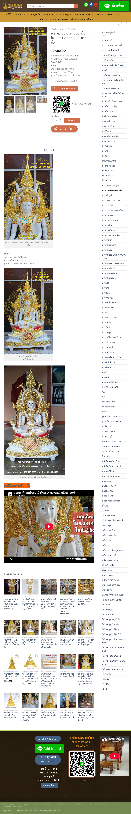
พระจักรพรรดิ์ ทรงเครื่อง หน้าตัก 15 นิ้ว (29, 642)
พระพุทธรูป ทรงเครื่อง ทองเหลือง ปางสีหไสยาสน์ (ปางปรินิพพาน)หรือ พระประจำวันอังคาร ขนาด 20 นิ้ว (49, 680)
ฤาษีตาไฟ (106, 426)
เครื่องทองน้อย (108, 530)
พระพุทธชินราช (109, 245)
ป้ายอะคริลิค (107, 170)
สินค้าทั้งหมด (49, 14)
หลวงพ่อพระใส (109, 486)
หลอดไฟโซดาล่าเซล (111, 500)
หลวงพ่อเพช (107, 491)
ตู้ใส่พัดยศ (106, 131)
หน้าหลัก (54, 29)
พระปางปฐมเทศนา (110, 220)
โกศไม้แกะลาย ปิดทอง (112, 599)
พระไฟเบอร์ (107, 367)
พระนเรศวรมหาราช (111, 200)
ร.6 (103, 392)
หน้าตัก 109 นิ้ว (108, 471)
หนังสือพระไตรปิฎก (111, 461)
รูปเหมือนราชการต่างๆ (112, 416)
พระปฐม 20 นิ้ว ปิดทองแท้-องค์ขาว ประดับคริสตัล (67, 642)
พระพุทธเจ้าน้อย (109, 273)
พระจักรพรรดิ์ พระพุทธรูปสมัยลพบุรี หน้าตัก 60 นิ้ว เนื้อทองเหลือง (49, 643)
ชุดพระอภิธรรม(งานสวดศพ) (113, 81)
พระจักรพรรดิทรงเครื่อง (112, 190)
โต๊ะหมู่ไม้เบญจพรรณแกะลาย (113, 662)
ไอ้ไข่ (104, 689)
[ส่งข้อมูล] (76, 6)
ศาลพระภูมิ (107, 436)
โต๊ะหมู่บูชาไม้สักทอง (111, 629)
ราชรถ (105, 411)
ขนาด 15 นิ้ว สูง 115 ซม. (112, 55)
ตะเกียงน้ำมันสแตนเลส (112, 101)
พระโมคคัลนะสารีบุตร (112, 357)
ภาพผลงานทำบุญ (110, 387)
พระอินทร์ (106, 322)
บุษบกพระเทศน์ (109, 160)
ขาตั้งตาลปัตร (108, 60)
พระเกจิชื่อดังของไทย (111, 337)
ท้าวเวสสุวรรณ (109, 141)
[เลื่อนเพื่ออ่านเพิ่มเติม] (65, 796)
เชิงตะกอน (107, 570)
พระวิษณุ (106, 292)
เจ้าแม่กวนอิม (108, 565)
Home (8, 14)
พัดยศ (104, 372)
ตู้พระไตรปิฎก (108, 126)
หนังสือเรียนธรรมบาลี (112, 466)
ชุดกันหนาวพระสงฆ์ (111, 75)
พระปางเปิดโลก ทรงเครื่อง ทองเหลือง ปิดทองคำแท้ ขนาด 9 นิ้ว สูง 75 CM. (30, 602)
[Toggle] (126, 205)
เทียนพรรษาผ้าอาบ (110, 580)
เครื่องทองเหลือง (109, 535)
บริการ (98, 14)
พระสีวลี (106, 312)
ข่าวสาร (109, 14)
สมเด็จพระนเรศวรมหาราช (114, 441)
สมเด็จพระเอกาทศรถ (111, 446)
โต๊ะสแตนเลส (108, 614)
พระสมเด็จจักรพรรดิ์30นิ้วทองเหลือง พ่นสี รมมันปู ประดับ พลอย (86, 716)
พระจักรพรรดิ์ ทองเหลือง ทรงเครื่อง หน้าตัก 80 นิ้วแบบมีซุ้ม (11, 643)
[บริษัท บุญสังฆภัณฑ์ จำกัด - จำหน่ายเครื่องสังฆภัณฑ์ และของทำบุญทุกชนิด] (12, 5)
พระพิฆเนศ (107, 240)
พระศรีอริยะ (107, 297)
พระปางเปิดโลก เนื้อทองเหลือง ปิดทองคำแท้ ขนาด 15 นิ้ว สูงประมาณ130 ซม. (49, 604)
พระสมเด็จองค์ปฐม (110, 302)
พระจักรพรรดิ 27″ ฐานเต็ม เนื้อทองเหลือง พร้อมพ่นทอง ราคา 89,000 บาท (30, 677)
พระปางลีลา (107, 225)
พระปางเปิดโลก (109, 230)
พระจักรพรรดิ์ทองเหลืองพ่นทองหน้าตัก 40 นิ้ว (85, 601)
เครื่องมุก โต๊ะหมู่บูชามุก (113, 550)
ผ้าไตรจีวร (106, 180)
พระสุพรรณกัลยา (110, 317)
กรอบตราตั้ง (107, 40)
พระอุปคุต (106, 332)
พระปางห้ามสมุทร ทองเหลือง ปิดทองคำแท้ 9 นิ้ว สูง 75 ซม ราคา (11, 602)
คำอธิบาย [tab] (49, 150)
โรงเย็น (105, 684)
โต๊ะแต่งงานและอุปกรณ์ (112, 669)
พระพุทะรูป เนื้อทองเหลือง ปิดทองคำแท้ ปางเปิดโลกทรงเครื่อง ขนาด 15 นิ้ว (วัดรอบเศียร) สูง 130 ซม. (67, 605)
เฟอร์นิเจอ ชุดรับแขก (111, 585)
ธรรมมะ (119, 14)
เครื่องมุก (106, 545)
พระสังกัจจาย (108, 307)
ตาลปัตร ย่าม (108, 111)
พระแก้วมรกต (108, 342)
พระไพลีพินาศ (108, 362)
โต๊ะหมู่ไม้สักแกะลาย (111, 656)
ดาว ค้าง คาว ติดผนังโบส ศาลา (113, 95)
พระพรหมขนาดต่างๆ (111, 235)
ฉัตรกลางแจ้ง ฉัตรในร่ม (112, 65)
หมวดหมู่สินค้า (34, 14)
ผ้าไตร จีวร (107, 175)
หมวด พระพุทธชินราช (59, 19)
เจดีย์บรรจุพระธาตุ (110, 560)
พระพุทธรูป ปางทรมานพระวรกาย (114, 256)
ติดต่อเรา (41, 19)
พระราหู (106, 287)
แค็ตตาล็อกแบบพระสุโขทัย (82, 19)
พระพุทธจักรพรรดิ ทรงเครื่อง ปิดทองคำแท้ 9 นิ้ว (11, 714)
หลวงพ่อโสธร (108, 495)
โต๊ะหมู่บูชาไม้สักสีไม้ (111, 634)
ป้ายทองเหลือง (108, 165)
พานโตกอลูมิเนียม (110, 382)
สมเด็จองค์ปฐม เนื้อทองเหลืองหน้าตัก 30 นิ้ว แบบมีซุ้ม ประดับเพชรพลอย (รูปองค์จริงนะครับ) (85, 679)
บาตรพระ (106, 155)
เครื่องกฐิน (106, 525)
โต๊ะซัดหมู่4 (107, 609)
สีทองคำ (106, 456)
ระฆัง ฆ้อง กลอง (109, 401)
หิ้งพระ (105, 505)
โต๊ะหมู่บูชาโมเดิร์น (110, 624)
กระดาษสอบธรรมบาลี (112, 45)
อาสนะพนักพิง (108, 515)
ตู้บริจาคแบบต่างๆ (110, 116)
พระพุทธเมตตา (109, 278)
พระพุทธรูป (64, 14)
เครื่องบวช (106, 540)
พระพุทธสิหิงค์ (108, 268)
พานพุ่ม (105, 377)
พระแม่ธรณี (107, 347)
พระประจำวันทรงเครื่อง (112, 210)
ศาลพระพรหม (108, 431)
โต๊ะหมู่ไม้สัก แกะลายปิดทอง (113, 649)
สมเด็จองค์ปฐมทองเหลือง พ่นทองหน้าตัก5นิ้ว (11, 676)
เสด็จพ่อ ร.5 (107, 590)
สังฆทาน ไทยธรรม (110, 451)
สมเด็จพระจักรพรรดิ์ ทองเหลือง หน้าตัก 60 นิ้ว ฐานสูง (86, 642)
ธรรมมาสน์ (107, 146)
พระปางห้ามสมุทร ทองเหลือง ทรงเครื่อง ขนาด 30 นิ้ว (67, 714)
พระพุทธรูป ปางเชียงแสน (113, 263)
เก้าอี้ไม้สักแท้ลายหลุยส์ (112, 520)
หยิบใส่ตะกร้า (72, 120)
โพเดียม (105, 679)
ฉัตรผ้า (105, 70)
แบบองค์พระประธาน (82, 14)
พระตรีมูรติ (107, 195)
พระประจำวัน (108, 205)
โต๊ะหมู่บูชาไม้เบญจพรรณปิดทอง (113, 641)
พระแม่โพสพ (108, 352)
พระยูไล (105, 283)
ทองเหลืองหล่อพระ (110, 136)
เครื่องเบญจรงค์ (109, 555)
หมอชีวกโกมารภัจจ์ (111, 476)
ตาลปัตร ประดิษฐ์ (109, 106)
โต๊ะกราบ (106, 604)
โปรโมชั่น (106, 674)
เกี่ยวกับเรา (18, 14)
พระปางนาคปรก (109, 215)
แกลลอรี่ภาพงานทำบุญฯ (113, 594)
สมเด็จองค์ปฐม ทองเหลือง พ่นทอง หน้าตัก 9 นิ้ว (48, 714)
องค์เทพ (105, 510)
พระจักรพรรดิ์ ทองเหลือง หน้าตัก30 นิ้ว (67, 675)
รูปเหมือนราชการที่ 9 (111, 421)
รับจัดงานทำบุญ (109, 406)
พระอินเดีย (107, 327)
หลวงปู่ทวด (107, 481)
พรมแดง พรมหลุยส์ (110, 185)
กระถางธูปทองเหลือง (111, 50)
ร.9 (103, 396)
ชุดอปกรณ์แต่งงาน (110, 88)
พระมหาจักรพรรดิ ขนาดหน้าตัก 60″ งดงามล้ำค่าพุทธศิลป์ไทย (29, 716)
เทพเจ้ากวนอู (108, 575)
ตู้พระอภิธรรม (108, 121)
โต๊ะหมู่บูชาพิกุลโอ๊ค (111, 619)
